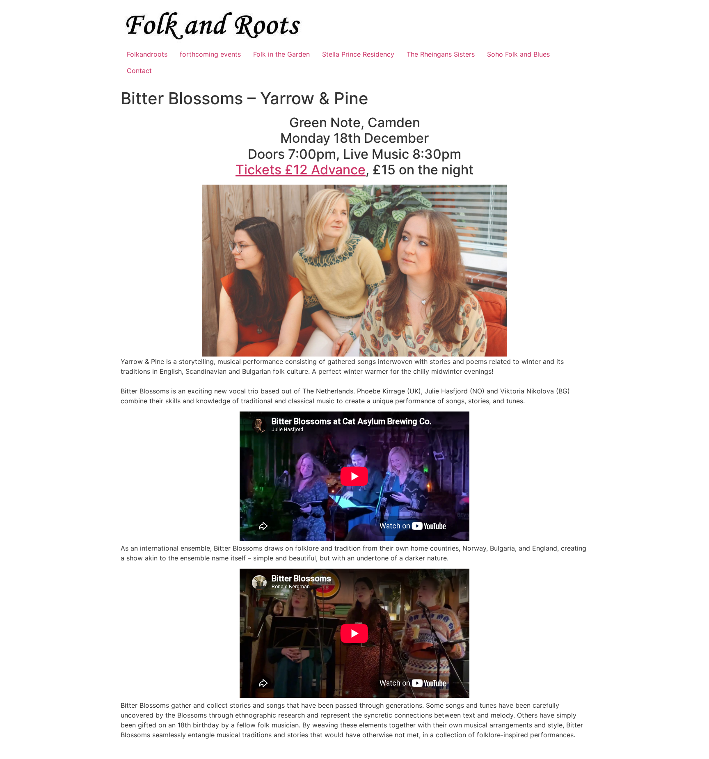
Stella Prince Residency (358, 54)
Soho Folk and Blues (518, 54)
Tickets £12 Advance (301, 170)
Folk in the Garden (281, 54)
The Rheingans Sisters (441, 54)
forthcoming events (210, 54)
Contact (139, 70)
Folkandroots (147, 54)
